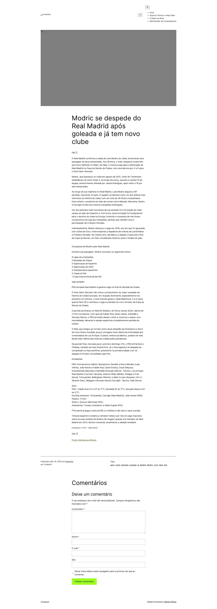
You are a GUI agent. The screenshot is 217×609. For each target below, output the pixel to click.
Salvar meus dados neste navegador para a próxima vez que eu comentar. (105, 573)
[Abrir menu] (140, 15)
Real (161, 465)
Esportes (69, 461)
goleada (133, 465)
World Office (170, 602)
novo (156, 465)
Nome (75, 537)
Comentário (78, 509)
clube (118, 465)
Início (152, 12)
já (138, 465)
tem (165, 465)
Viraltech (45, 602)
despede (125, 465)
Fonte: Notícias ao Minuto (84, 440)
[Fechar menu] (147, 7)
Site (73, 560)
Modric (150, 465)
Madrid (143, 465)
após (112, 465)
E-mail (75, 548)
